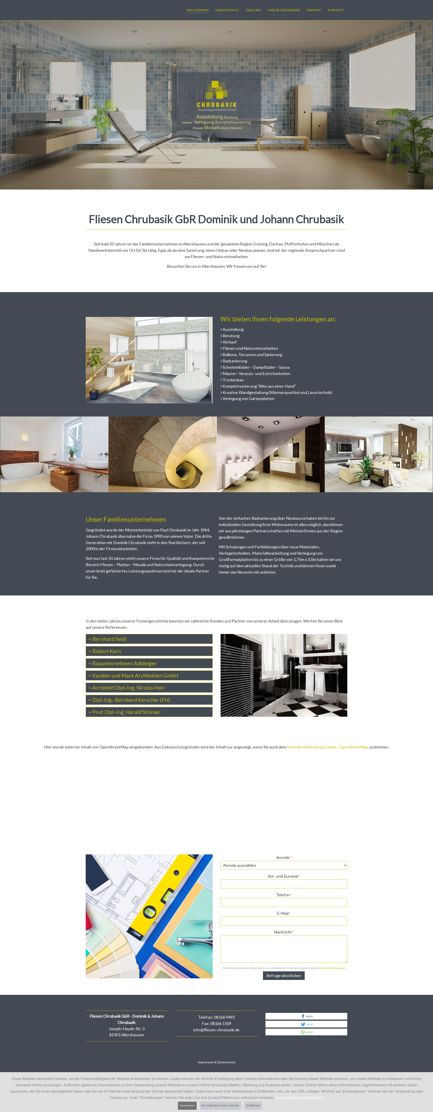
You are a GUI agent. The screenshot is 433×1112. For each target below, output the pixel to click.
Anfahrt (313, 10)
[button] (306, 1016)
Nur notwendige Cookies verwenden (220, 1105)
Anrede (283, 857)
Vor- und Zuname (284, 876)
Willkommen (197, 10)
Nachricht (284, 931)
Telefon (284, 894)
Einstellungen (253, 1105)
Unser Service (227, 10)
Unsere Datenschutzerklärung (299, 1097)
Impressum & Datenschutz (216, 1062)
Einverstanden (187, 1105)
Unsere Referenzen (284, 10)
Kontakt (336, 10)
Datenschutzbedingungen (331, 967)
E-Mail (283, 913)
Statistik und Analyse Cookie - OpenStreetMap (328, 746)
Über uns (253, 10)
